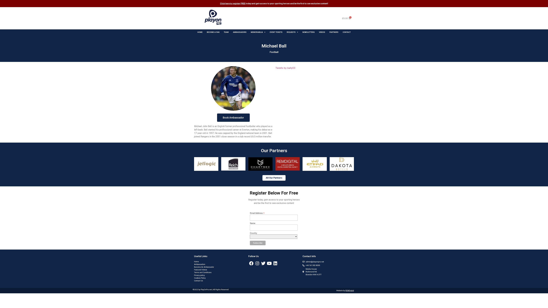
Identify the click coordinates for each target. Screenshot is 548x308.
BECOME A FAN (213, 32)
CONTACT (347, 32)
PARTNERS (333, 32)
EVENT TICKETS (276, 32)
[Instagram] (257, 263)
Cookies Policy (200, 278)
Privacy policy (199, 275)
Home (196, 262)
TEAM (226, 32)
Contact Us (198, 281)
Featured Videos (200, 270)
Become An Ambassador (204, 267)
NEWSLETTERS (308, 32)
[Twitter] (263, 263)
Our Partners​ (274, 150)
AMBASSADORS (239, 32)
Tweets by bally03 (285, 67)
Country (253, 233)
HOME (200, 32)
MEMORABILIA (257, 32)
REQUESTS (291, 32)
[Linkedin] (275, 263)
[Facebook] (251, 263)
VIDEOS (322, 32)
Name (252, 223)
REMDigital (349, 291)
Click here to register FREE (233, 3)
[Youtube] (269, 263)
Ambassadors (199, 264)
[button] (233, 118)
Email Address (257, 213)
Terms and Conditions (202, 272)
